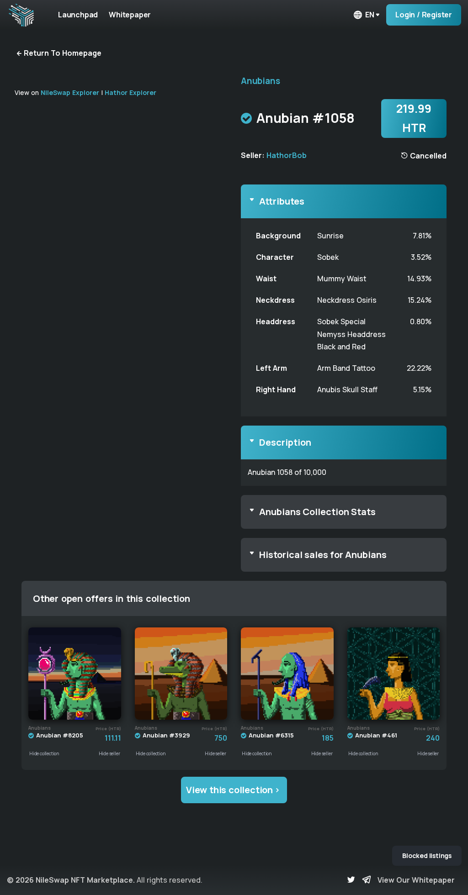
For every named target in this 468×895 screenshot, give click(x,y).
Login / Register (423, 15)
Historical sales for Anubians (323, 554)
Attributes (281, 201)
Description (285, 442)
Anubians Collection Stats (317, 511)
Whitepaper (130, 15)
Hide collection (44, 753)
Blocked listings (427, 855)
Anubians (260, 81)
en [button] (369, 15)
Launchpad (78, 15)
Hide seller (109, 753)
